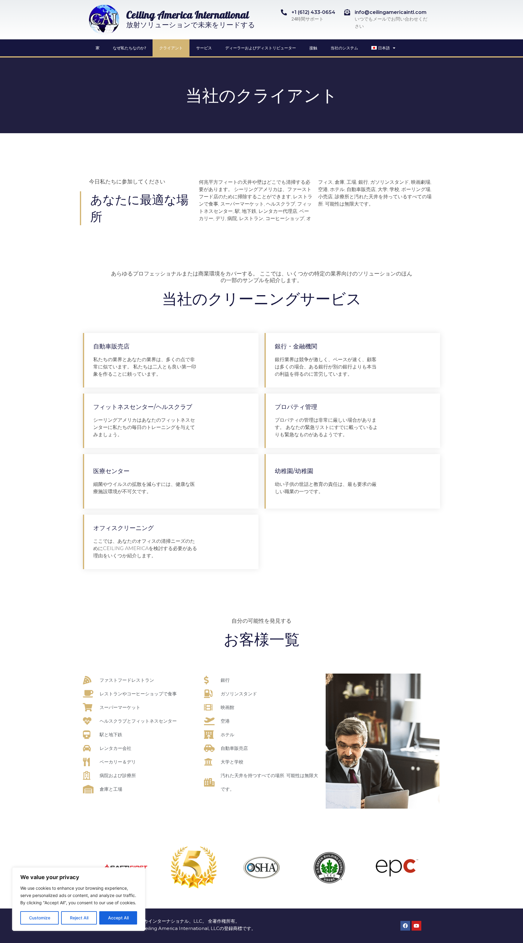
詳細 (233, 360)
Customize (39, 917)
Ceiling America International (187, 16)
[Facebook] (405, 926)
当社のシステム (344, 47)
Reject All (79, 917)
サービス (204, 47)
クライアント (171, 47)
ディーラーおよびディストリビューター (260, 47)
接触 (313, 47)
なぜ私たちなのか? (129, 47)
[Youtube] (416, 926)
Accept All (118, 917)
